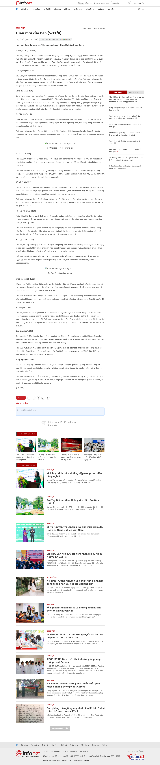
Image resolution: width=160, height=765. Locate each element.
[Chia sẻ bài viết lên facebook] (17, 39)
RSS (142, 9)
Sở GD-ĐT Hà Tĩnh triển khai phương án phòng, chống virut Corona (74, 660)
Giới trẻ (67, 9)
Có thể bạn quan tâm (27, 434)
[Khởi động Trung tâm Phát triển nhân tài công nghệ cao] (94, 445)
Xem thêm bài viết (60, 728)
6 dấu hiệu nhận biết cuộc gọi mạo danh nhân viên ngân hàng (125, 167)
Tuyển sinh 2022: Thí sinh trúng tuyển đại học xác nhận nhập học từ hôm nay (75, 636)
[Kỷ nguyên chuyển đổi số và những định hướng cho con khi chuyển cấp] (30, 613)
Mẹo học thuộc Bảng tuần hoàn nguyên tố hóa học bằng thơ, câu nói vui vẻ (125, 133)
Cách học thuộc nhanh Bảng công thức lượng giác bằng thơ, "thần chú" (124, 117)
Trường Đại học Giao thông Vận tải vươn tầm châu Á (47, 457)
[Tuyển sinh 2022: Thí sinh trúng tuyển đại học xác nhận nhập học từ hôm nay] (30, 639)
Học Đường (51, 577)
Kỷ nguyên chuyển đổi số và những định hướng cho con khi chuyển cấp (74, 609)
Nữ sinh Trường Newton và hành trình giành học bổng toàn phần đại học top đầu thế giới (75, 582)
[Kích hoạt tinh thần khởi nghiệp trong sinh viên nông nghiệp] (26, 445)
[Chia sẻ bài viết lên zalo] (22, 39)
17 (138, 118)
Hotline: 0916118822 (103, 3)
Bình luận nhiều (135, 92)
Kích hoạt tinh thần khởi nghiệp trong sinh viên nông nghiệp (25, 457)
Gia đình (57, 9)
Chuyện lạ (90, 9)
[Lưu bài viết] (36, 39)
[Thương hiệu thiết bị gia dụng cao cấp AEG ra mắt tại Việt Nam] (71, 445)
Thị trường (36, 9)
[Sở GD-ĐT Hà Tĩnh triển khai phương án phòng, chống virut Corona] (30, 664)
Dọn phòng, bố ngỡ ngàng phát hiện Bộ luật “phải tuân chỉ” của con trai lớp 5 (76, 709)
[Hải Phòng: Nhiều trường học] (30, 689)
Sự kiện (111, 9)
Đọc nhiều (118, 92)
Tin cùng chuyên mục (27, 465)
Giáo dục (20, 28)
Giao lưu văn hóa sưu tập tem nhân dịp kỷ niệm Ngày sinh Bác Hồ (74, 555)
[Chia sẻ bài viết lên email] (26, 39)
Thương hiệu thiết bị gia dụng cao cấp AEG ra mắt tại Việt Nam (71, 457)
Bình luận (20, 398)
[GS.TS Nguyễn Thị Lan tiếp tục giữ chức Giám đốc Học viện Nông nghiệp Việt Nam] (30, 532)
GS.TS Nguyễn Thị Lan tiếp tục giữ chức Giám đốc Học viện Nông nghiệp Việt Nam (75, 528)
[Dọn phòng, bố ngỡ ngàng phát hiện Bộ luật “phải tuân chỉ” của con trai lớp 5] (30, 713)
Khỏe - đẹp (78, 9)
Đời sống (24, 9)
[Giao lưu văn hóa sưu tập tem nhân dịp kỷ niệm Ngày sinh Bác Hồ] (30, 559)
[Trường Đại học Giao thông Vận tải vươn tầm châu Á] (48, 445)
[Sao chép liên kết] (31, 39)
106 (116, 151)
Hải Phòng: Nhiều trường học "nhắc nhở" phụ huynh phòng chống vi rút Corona (73, 685)
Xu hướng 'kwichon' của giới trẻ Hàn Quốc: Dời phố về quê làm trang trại (126, 158)
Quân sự (100, 9)
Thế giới (47, 9)
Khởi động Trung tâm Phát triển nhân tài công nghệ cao (93, 457)
